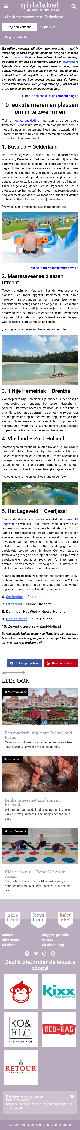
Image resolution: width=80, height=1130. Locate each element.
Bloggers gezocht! (55, 935)
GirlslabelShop (53, 945)
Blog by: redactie (16, 37)
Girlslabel (9, 945)
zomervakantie (18, 57)
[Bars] (6, 6)
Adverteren (10, 940)
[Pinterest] (53, 953)
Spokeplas (14, 596)
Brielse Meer (16, 619)
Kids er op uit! (12, 759)
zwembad (69, 62)
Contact (8, 935)
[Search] (73, 6)
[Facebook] (27, 953)
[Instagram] (44, 953)
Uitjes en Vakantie (19, 27)
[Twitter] (35, 953)
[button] (24, 663)
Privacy (47, 940)
